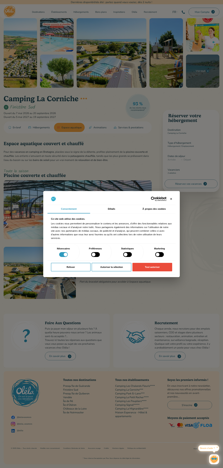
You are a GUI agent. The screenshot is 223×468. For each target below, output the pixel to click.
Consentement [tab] (69, 209)
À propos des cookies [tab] (154, 209)
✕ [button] (217, 447)
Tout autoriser (152, 267)
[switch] (95, 254)
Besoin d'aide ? (207, 448)
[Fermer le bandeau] (171, 199)
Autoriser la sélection (111, 267)
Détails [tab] (111, 209)
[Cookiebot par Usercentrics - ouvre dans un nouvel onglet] (153, 199)
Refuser (71, 267)
